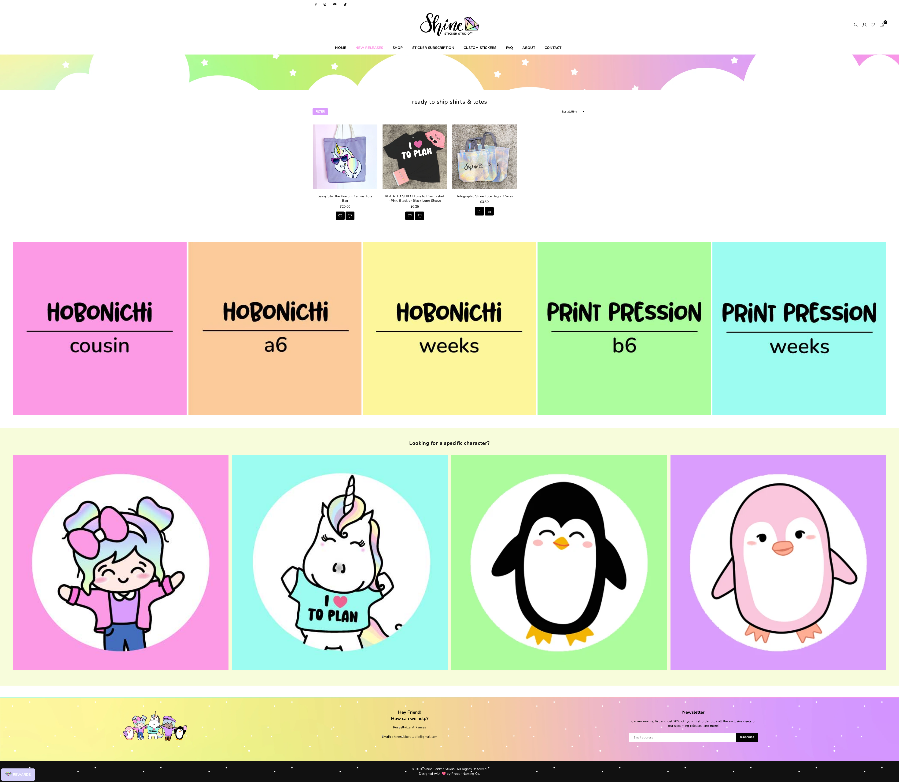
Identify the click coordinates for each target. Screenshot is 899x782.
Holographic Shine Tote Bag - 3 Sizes (484, 196)
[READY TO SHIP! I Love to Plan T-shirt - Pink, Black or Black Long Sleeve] (415, 156)
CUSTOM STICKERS (480, 47)
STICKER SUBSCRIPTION (433, 47)
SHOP (398, 47)
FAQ (509, 47)
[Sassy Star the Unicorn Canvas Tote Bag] (345, 156)
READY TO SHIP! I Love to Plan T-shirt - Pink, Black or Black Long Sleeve (414, 198)
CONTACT (553, 47)
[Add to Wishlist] (340, 216)
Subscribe (747, 737)
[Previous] (18, 564)
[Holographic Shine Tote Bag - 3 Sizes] (484, 156)
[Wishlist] (873, 24)
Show (18, 774)
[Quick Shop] (419, 216)
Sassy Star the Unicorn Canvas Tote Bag (345, 198)
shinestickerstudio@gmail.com (415, 736)
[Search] (856, 24)
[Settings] (864, 24)
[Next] (881, 564)
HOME (340, 47)
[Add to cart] (350, 216)
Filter (320, 112)
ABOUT (528, 47)
